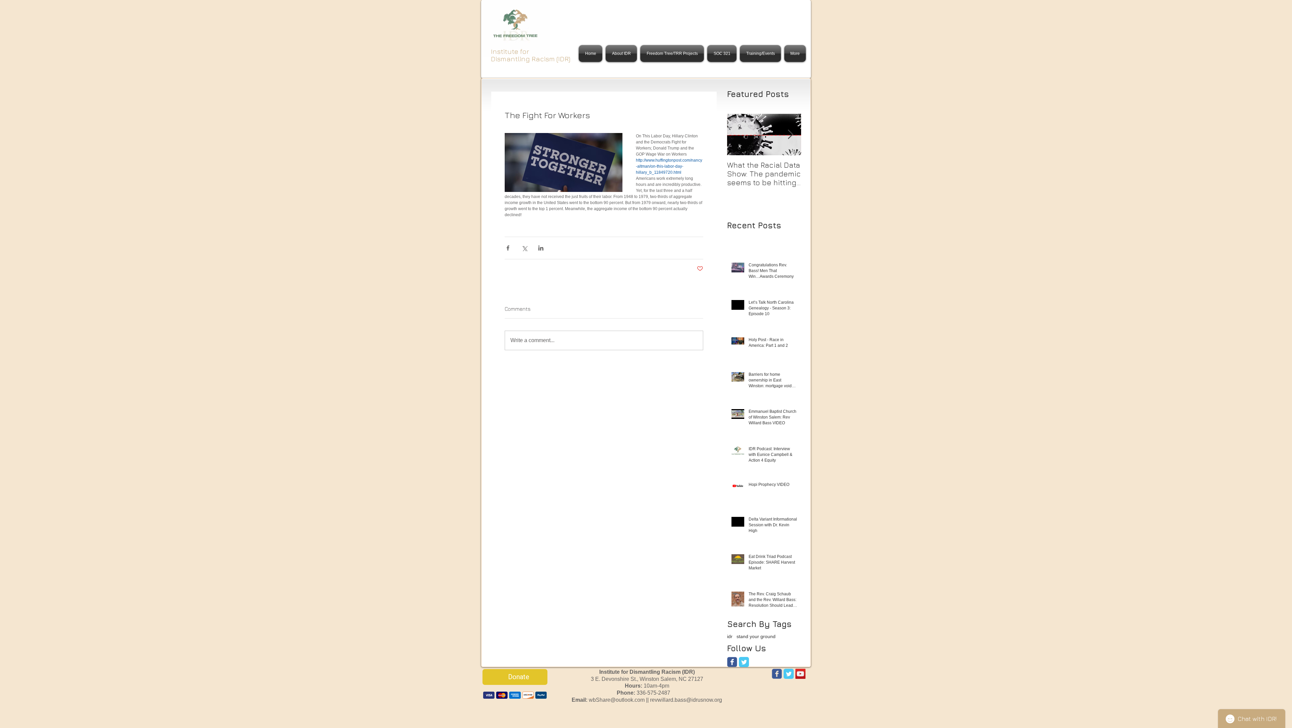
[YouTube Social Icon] (800, 674)
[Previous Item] (738, 134)
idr (729, 636)
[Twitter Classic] (744, 662)
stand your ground (756, 636)
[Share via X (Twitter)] (524, 248)
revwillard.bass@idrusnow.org (686, 700)
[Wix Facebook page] (732, 662)
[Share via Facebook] (508, 248)
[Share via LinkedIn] (541, 248)
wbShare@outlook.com (617, 700)
